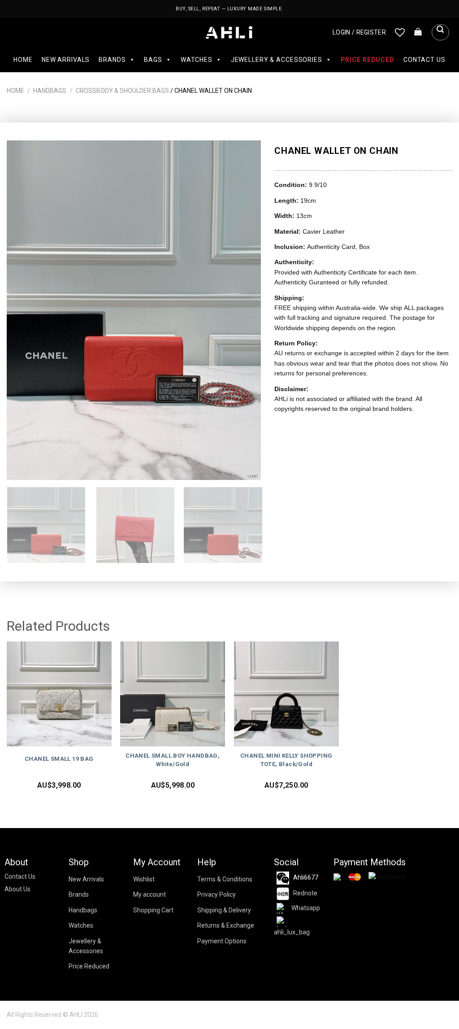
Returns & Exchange (225, 925)
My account (149, 894)
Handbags (49, 90)
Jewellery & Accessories (276, 59)
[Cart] (418, 32)
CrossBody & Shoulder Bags (122, 90)
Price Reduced (367, 59)
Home (22, 59)
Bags (153, 59)
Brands (112, 59)
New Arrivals (66, 59)
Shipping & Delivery (224, 910)
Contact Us (424, 59)
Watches (196, 59)
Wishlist (144, 879)
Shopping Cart (153, 910)
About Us (17, 889)
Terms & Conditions (224, 879)
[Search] (440, 32)
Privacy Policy (216, 894)
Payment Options (222, 941)
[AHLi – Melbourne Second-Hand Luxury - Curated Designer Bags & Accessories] (230, 32)
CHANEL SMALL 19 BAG (59, 758)
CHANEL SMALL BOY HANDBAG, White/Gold (173, 759)
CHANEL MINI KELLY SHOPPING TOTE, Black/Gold (286, 759)
